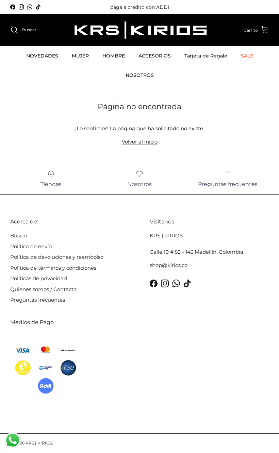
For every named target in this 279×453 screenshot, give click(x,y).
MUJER (80, 56)
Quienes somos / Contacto (43, 289)
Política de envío (31, 246)
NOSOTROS (140, 75)
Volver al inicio (140, 141)
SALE (247, 56)
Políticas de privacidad (38, 278)
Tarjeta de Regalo (205, 56)
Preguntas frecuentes (37, 300)
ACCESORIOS (154, 56)
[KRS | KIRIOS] (140, 30)
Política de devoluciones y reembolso (56, 257)
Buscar (19, 235)
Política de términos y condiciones (53, 268)
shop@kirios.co (168, 265)
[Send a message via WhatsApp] (12, 440)
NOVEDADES (42, 56)
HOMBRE (113, 56)
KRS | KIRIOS (39, 443)
